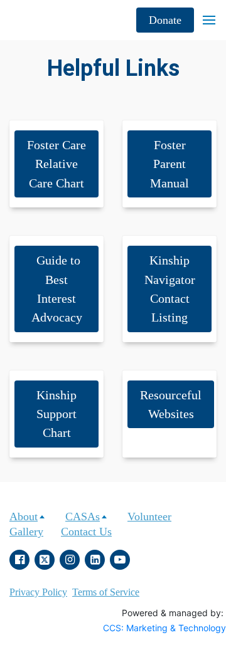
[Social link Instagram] (70, 560)
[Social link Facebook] (19, 560)
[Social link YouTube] (120, 560)
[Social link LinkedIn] (95, 560)
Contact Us (86, 531)
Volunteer (149, 516)
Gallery (26, 531)
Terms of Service (105, 592)
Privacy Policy (38, 592)
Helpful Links (113, 68)
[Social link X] (45, 560)
